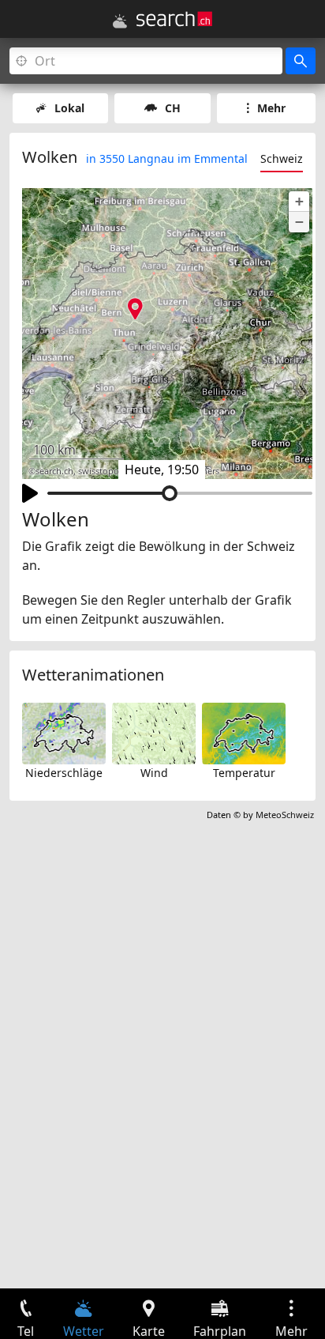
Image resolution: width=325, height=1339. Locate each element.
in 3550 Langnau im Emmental (167, 158)
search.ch (54, 471)
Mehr (271, 107)
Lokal (69, 107)
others (206, 471)
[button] (299, 201)
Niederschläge (64, 772)
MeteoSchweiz (285, 814)
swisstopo (98, 471)
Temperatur (244, 772)
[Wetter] (120, 21)
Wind (154, 772)
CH (173, 107)
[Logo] (174, 19)
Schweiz (281, 158)
